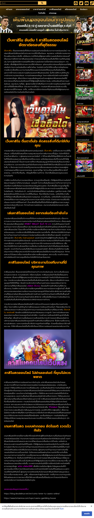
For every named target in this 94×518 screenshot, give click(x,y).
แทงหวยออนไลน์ (83, 140)
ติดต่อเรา (83, 9)
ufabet (79, 49)
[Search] (42, 3)
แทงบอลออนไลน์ (22, 9)
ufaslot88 (81, 176)
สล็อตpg (80, 67)
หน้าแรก (9, 9)
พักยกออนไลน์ (82, 85)
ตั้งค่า (62, 509)
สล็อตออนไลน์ (70, 9)
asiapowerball (83, 121)
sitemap (52, 13)
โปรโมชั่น (41, 13)
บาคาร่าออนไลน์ (39, 9)
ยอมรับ (87, 513)
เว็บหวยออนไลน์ (82, 158)
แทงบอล (80, 103)
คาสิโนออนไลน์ (55, 9)
